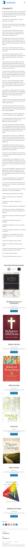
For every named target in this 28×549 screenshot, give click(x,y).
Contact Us (16, 541)
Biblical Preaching (14, 385)
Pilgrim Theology (14, 467)
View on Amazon (14, 352)
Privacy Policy (9, 541)
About (3, 541)
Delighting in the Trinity (14, 508)
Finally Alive (14, 426)
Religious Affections (14, 344)
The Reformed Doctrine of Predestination (14, 302)
